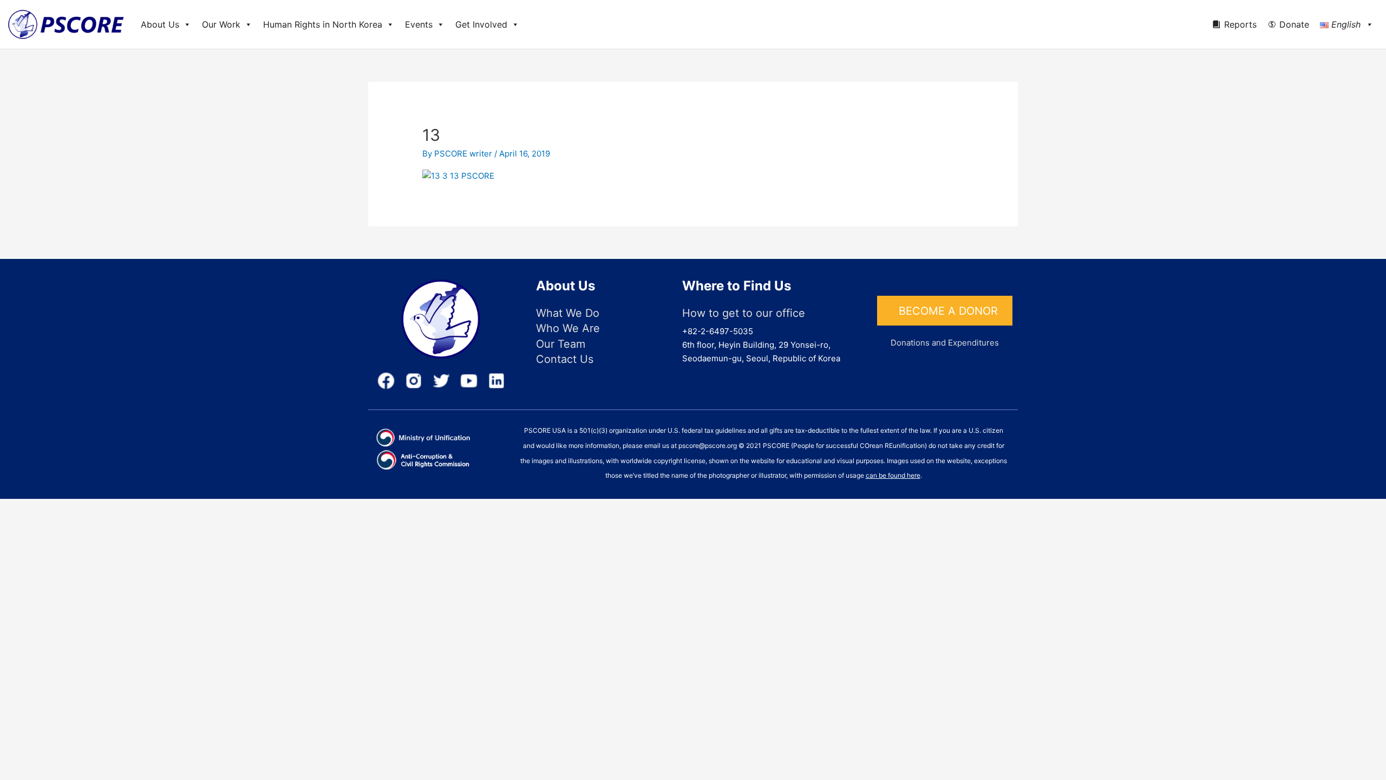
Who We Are (568, 328)
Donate (1294, 24)
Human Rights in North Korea (322, 24)
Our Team (560, 343)
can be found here (893, 475)
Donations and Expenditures (945, 342)
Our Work (221, 24)
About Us (160, 24)
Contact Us (564, 359)
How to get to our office (743, 313)
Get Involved (481, 24)
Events (419, 24)
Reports (1240, 24)
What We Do (567, 313)
